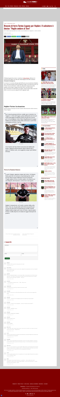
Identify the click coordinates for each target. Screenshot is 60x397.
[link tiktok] (51, 6)
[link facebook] (44, 6)
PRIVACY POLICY (21, 383)
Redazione (27, 6)
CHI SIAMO (46, 383)
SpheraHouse (31, 395)
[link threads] (52, 6)
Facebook (9, 36)
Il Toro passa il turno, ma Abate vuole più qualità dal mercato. (49, 134)
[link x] (42, 6)
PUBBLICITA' (14, 383)
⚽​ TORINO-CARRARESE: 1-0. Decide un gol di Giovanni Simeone (50, 144)
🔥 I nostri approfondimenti (45, 125)
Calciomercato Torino (11, 23)
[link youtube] (47, 6)
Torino (9, 6)
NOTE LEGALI (26, 383)
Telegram (19, 36)
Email (28, 36)
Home (6, 6)
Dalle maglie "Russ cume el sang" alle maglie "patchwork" (49, 150)
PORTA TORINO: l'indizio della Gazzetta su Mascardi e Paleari (49, 181)
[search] (55, 6)
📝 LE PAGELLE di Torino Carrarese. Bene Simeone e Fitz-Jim (49, 139)
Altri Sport (23, 6)
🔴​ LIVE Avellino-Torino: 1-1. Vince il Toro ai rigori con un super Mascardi (50, 164)
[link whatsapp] (49, 6)
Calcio (20, 6)
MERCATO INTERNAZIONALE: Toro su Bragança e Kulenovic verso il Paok (49, 187)
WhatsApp (14, 36)
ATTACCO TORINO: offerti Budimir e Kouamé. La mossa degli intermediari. (50, 195)
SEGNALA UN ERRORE (34, 383)
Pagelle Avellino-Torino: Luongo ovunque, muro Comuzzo (49, 157)
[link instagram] (46, 6)
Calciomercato (16, 6)
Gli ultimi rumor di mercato (45, 178)
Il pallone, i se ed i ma (47, 171)
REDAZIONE (41, 383)
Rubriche (11, 6)
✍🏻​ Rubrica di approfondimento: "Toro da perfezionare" (49, 128)
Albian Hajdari (26, 78)
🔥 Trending (43, 68)
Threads (24, 36)
